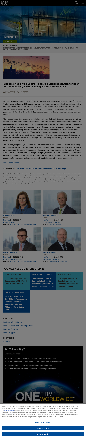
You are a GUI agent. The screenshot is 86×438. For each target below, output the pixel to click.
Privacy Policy (9, 410)
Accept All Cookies (43, 434)
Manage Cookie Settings (43, 422)
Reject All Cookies (43, 428)
